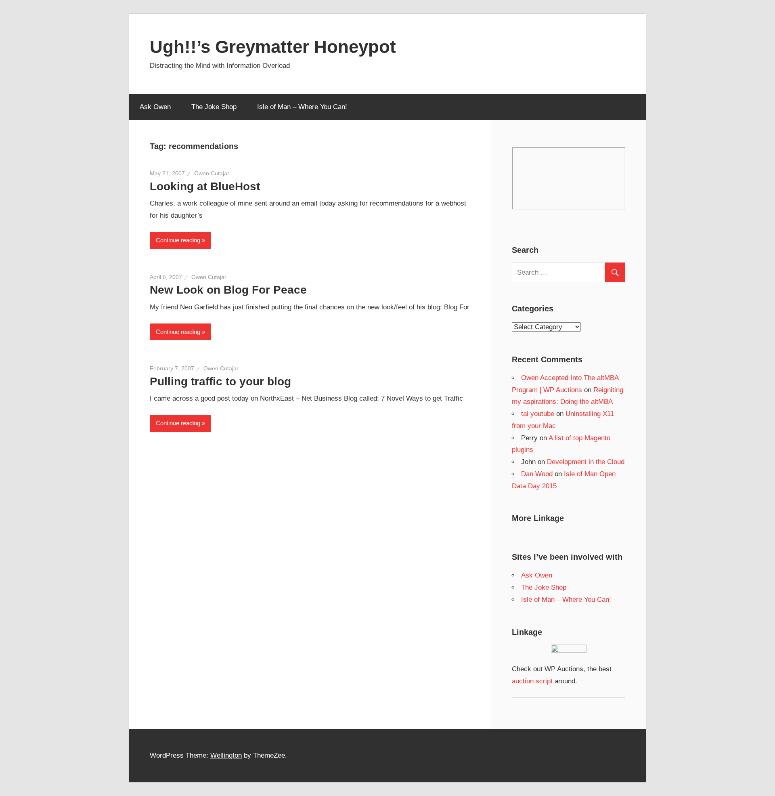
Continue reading (178, 240)
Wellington (226, 755)
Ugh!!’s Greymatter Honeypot (273, 47)
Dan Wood (537, 474)
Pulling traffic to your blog (220, 381)
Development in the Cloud (585, 462)
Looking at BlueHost (205, 186)
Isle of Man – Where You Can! (302, 107)
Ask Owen (155, 107)
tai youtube (537, 414)
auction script (532, 681)
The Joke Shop (214, 107)
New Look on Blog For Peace (228, 290)
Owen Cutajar (211, 173)
